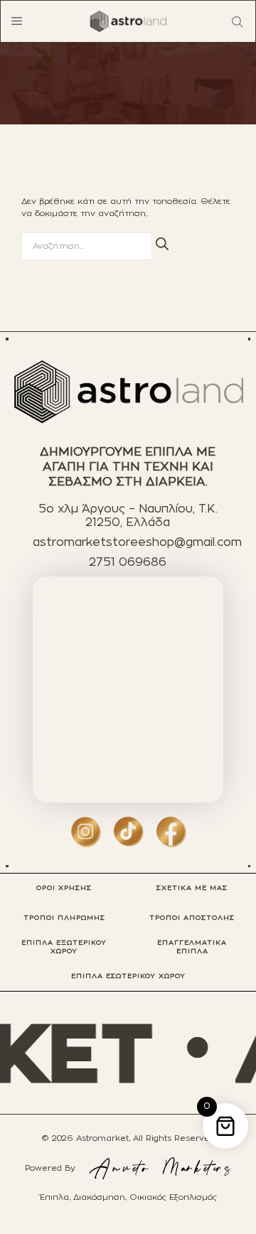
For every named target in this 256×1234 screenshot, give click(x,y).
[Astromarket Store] (128, 21)
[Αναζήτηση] (162, 243)
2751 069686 (127, 562)
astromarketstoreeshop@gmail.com (137, 542)
